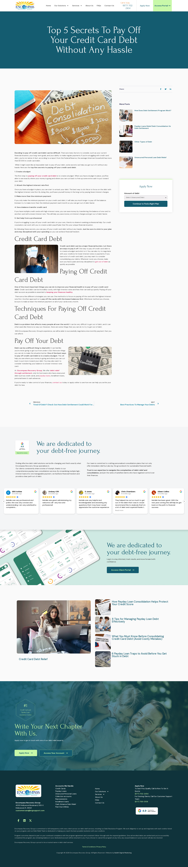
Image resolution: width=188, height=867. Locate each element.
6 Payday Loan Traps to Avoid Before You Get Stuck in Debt (139, 655)
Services (75, 5)
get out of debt (101, 262)
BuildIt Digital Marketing (123, 853)
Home (48, 5)
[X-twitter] (30, 820)
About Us (89, 5)
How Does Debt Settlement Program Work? (152, 110)
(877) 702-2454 (142, 794)
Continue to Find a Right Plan (146, 203)
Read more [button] (83, 510)
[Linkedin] (24, 820)
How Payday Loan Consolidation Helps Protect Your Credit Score (140, 603)
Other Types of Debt (143, 142)
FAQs (99, 5)
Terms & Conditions (89, 847)
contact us (57, 382)
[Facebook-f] (18, 820)
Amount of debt (131, 193)
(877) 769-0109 (141, 801)
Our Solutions (60, 5)
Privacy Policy (101, 847)
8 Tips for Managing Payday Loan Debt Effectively (135, 620)
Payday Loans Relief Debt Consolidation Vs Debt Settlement (152, 127)
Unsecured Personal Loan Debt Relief (150, 157)
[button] (184, 501)
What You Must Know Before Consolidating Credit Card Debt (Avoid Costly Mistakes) (138, 638)
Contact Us (109, 5)
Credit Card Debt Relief (33, 659)
